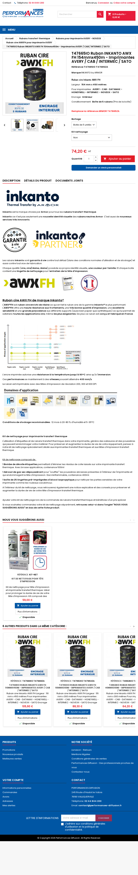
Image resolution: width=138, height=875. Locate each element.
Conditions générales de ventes (89, 758)
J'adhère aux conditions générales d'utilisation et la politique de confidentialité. (85, 826)
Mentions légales (81, 754)
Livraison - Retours (82, 750)
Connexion (103, 2)
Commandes (10, 792)
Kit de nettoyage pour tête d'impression (27, 580)
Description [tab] (11, 181)
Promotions (9, 750)
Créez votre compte (124, 2)
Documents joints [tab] (69, 181)
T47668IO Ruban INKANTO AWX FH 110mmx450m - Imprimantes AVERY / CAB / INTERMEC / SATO (27, 688)
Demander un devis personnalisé (103, 167)
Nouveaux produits (13, 754)
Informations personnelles (17, 788)
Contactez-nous (81, 771)
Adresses (8, 801)
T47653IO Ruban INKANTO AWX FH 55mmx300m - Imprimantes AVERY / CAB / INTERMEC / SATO (77, 688)
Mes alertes (9, 805)
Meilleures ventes (12, 758)
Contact (7, 2)
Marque (76, 72)
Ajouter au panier (117, 159)
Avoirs (6, 796)
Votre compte (13, 780)
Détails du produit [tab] (38, 181)
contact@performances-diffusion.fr (100, 805)
